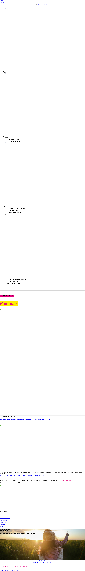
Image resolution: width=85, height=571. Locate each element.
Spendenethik (3, 539)
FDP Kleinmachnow (4, 520)
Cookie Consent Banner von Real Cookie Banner (9, 570)
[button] (16, 105)
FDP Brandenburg (3, 515)
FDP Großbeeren (3, 524)
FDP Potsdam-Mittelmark (5, 518)
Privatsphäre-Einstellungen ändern (13, 565)
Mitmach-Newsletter (14, 282)
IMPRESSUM (36, 562)
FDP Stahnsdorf (3, 522)
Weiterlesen (22, 475)
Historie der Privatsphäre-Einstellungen (15, 566)
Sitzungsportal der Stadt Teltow (64, 480)
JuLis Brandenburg (4, 526)
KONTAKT (49, 562)
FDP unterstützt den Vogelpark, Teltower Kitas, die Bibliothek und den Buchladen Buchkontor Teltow (26, 419)
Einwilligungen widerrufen (11, 568)
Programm (15, 212)
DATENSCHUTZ (43, 562)
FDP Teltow (2, 2)
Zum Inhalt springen (4, 0)
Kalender (14, 141)
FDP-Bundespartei (3, 513)
